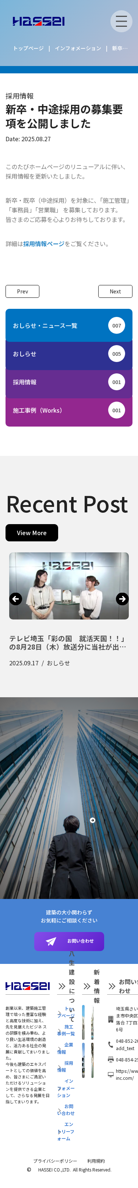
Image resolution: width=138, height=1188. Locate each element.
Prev (22, 291)
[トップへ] (38, 21)
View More (32, 532)
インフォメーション (78, 48)
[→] (122, 598)
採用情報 (19, 95)
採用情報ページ (43, 243)
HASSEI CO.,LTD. (54, 1169)
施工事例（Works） (67, 410)
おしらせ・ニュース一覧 (67, 325)
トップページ (28, 48)
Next (115, 291)
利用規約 (96, 1161)
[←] (15, 598)
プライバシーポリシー (55, 1161)
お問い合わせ (78, 940)
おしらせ (67, 353)
